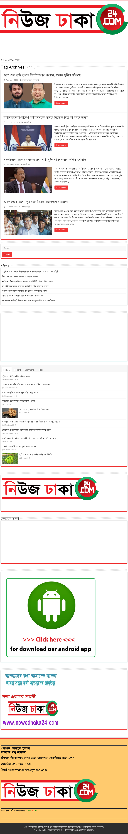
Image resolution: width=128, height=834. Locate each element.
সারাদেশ (36, 80)
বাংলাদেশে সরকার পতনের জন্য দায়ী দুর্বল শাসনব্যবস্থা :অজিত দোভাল (45, 160)
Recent (17, 370)
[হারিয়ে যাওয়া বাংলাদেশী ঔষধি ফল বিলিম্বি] (10, 458)
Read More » (61, 103)
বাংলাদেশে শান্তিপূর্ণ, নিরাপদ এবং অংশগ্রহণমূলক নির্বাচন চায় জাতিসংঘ (28, 300)
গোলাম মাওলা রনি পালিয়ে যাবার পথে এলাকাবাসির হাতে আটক (26, 384)
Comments (30, 370)
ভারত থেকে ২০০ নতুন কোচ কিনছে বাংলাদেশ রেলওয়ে (36, 202)
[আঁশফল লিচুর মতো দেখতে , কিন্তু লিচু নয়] (10, 413)
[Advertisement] (64, 45)
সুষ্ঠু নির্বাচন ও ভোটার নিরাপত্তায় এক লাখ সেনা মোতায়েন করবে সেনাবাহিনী (30, 271)
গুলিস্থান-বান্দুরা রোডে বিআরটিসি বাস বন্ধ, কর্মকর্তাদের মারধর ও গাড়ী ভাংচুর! (31, 422)
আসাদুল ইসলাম (21, 748)
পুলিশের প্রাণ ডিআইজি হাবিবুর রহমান (16, 376)
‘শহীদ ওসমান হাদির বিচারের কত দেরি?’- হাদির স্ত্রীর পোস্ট (24, 291)
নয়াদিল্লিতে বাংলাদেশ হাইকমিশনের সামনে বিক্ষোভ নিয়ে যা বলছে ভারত (46, 117)
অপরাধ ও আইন (27, 80)
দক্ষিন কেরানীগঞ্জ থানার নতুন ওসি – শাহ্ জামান (20, 393)
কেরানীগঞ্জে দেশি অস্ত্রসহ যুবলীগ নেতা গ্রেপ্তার (19, 446)
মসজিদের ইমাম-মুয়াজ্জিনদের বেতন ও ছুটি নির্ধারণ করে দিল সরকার (27, 281)
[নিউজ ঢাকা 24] (64, 19)
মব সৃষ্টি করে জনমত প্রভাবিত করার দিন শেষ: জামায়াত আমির (25, 286)
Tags (41, 370)
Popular (6, 370)
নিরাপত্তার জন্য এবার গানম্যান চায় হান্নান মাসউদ (20, 276)
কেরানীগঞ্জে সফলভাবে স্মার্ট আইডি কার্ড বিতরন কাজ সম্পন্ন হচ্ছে (26, 430)
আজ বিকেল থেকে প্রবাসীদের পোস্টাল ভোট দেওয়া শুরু (22, 296)
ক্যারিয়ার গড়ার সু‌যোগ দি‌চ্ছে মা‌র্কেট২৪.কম (18, 401)
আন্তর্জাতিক (27, 122)
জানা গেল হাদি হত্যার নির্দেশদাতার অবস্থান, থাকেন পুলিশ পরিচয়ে (42, 75)
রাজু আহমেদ (19, 752)
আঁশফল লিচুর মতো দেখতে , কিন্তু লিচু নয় (35, 409)
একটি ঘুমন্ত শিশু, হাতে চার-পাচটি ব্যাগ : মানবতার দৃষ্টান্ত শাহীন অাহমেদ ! (30, 438)
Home (5, 60)
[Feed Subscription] (126, 66)
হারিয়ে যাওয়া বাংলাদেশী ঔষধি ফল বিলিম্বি (35, 455)
